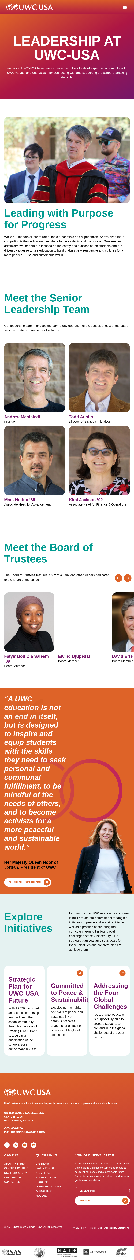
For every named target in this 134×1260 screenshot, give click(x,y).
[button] (125, 7)
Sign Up (85, 1200)
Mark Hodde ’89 (19, 499)
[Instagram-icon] (15, 1145)
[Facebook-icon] (7, 1145)
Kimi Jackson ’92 (86, 499)
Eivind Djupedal (74, 656)
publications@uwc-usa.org (24, 1132)
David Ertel (123, 656)
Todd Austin (81, 416)
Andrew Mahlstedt (22, 416)
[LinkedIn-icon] (33, 1145)
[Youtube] (24, 1145)
